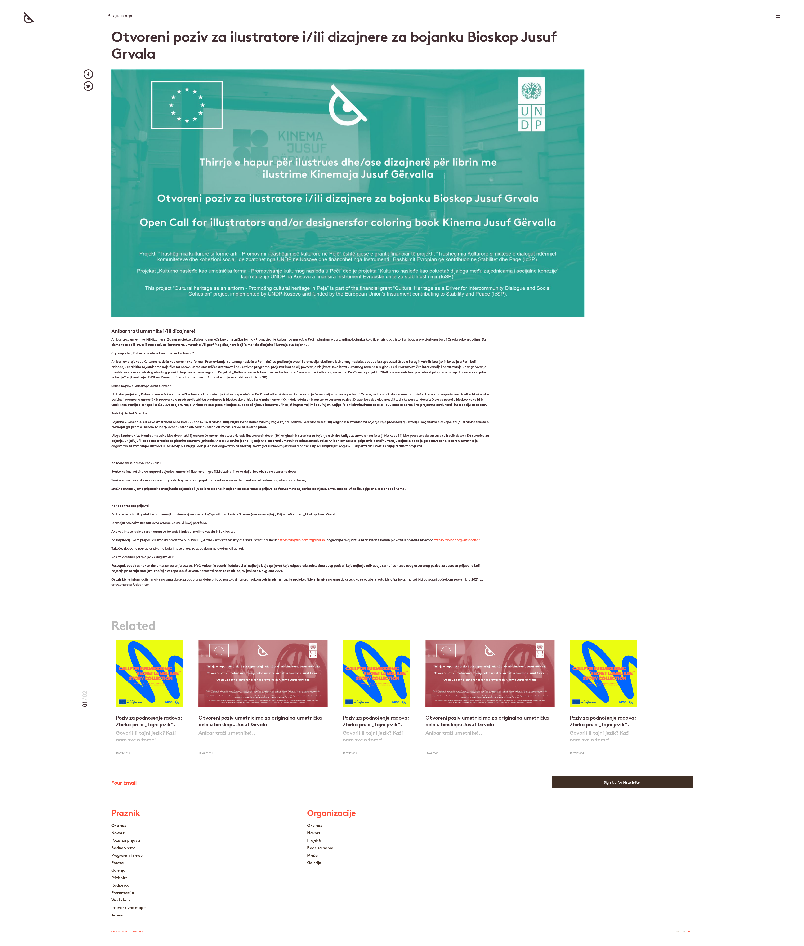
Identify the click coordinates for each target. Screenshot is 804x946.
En (677, 931)
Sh (683, 931)
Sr (689, 931)
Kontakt (138, 931)
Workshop (120, 899)
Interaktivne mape (128, 907)
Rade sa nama (320, 847)
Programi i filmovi (127, 855)
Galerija (118, 870)
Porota (117, 862)
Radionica (120, 885)
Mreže (312, 855)
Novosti (118, 832)
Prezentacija (122, 892)
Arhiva (117, 915)
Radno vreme (123, 847)
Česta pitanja (119, 931)
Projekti (314, 840)
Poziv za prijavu (125, 840)
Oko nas (118, 825)
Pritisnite (119, 877)
